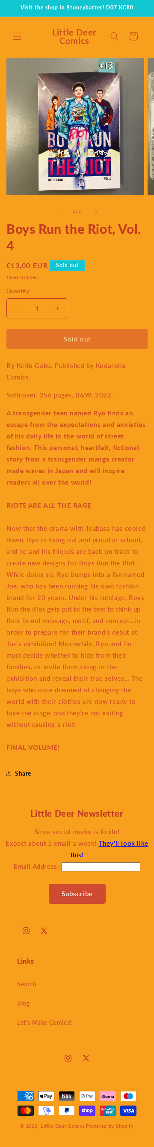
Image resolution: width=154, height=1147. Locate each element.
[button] (17, 36)
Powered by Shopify (110, 1126)
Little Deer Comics (63, 1126)
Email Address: (37, 866)
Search (27, 984)
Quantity (18, 291)
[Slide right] (95, 211)
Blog (23, 1003)
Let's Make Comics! (44, 1022)
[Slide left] (58, 211)
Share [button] (23, 773)
